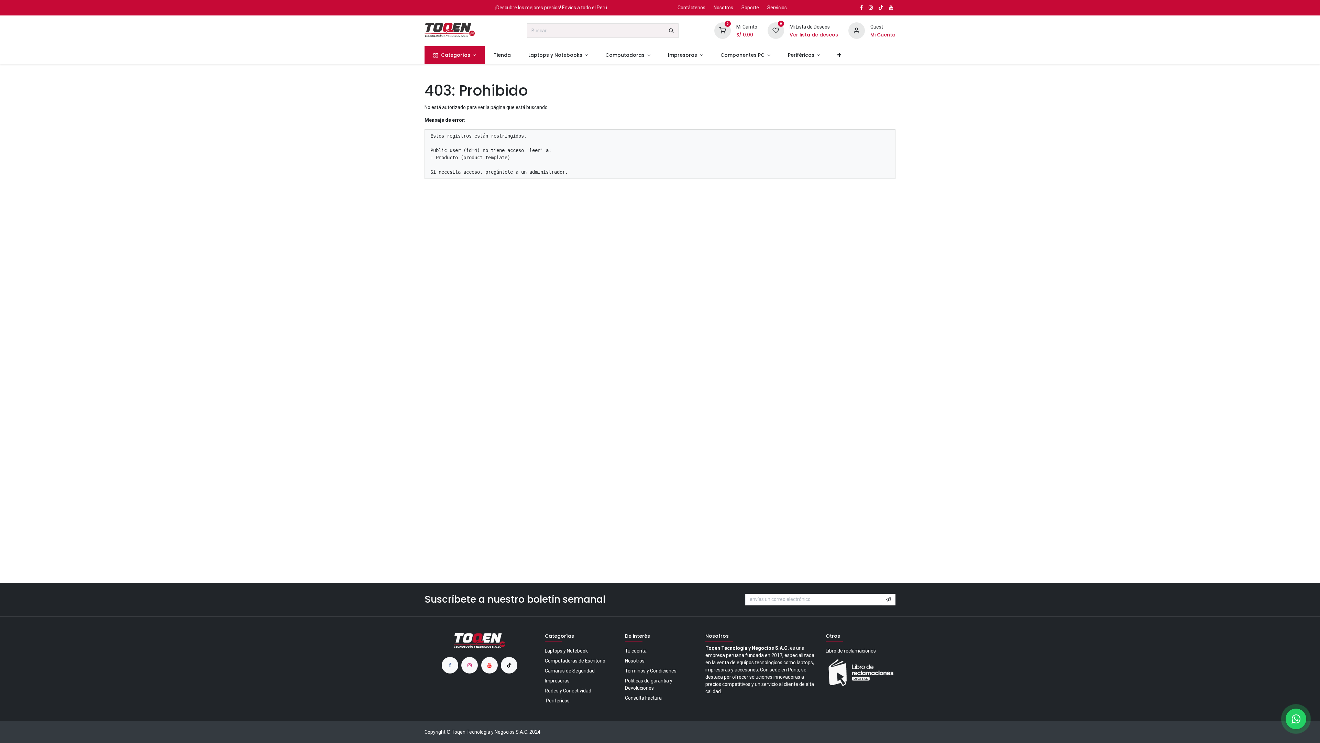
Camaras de (570, 671)
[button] (888, 599)
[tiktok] (509, 665)
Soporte (750, 7)
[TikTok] (880, 7)
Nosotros (723, 7)
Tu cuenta (636, 651)
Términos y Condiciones (650, 671)
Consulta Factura (643, 698)
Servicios (777, 7)
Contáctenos (691, 7)
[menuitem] (455, 55)
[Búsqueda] (671, 30)
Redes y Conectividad (568, 690)
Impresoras (557, 680)
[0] (722, 30)
